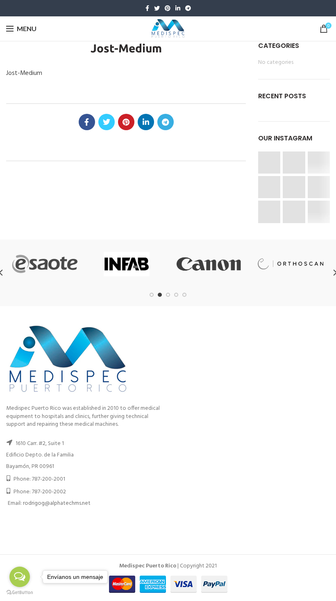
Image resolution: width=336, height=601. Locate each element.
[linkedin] (178, 8)
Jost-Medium (24, 73)
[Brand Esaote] (45, 263)
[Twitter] (157, 8)
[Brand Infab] (127, 264)
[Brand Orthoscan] (290, 264)
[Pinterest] (167, 8)
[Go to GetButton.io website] (20, 592)
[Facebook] (147, 8)
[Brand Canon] (209, 264)
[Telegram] (188, 8)
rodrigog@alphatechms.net (57, 503)
